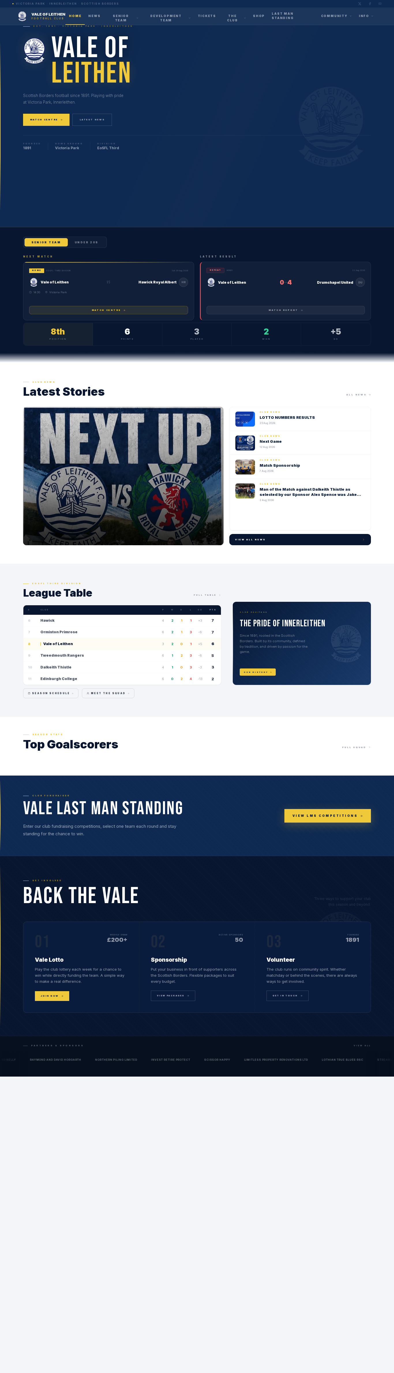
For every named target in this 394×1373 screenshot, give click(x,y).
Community (334, 16)
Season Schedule (51, 693)
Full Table (205, 595)
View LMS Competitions (325, 815)
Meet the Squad (108, 693)
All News (356, 394)
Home (75, 15)
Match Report (283, 310)
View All (362, 1045)
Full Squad (354, 747)
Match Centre (44, 119)
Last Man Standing (283, 16)
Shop (259, 15)
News (94, 15)
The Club (232, 18)
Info (364, 16)
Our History (256, 672)
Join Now (50, 996)
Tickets (207, 15)
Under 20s (86, 242)
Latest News (92, 119)
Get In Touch (285, 995)
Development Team (166, 18)
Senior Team (121, 18)
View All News (250, 539)
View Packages (171, 995)
